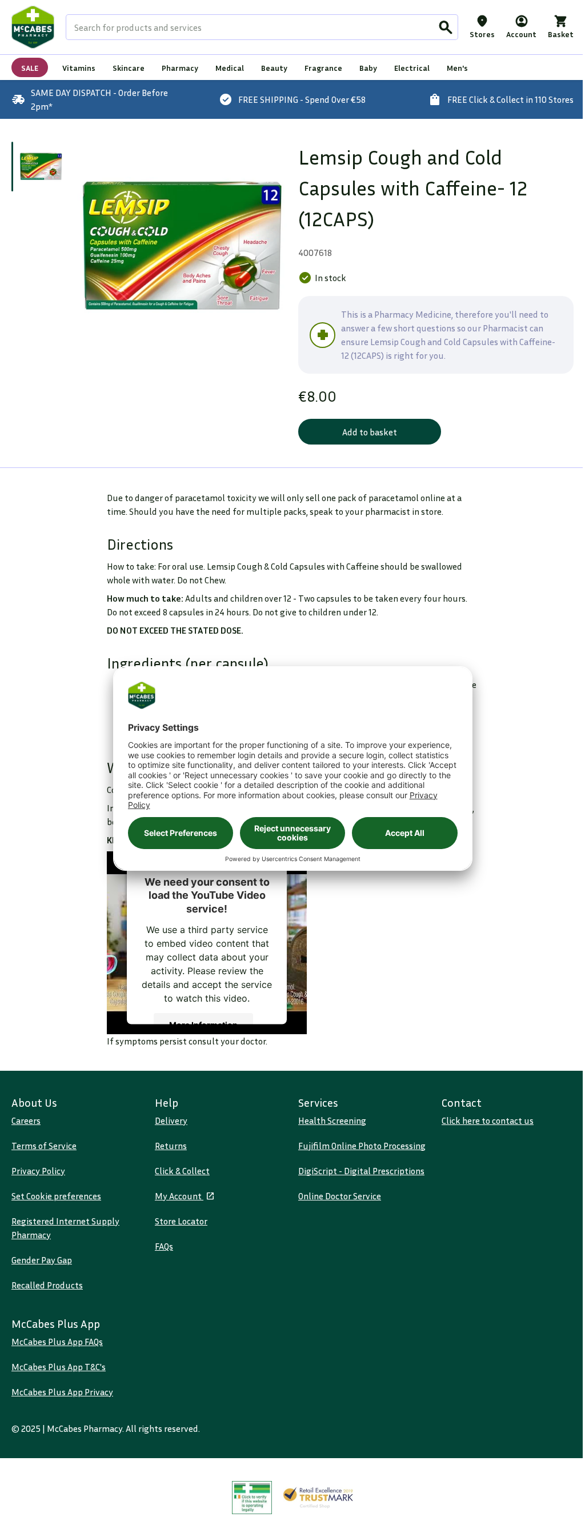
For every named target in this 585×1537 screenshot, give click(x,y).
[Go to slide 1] (41, 166)
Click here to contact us (488, 1120)
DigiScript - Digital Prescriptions (361, 1170)
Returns (171, 1145)
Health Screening (332, 1120)
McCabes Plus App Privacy (62, 1392)
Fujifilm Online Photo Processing (362, 1145)
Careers (26, 1120)
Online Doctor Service (339, 1196)
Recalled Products (47, 1285)
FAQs (164, 1246)
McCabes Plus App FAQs (57, 1341)
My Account (179, 1196)
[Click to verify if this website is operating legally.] (252, 1498)
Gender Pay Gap (41, 1260)
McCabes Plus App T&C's (58, 1366)
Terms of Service (44, 1145)
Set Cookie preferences (56, 1195)
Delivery (171, 1120)
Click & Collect (182, 1170)
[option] (182, 246)
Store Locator (181, 1221)
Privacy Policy (38, 1170)
